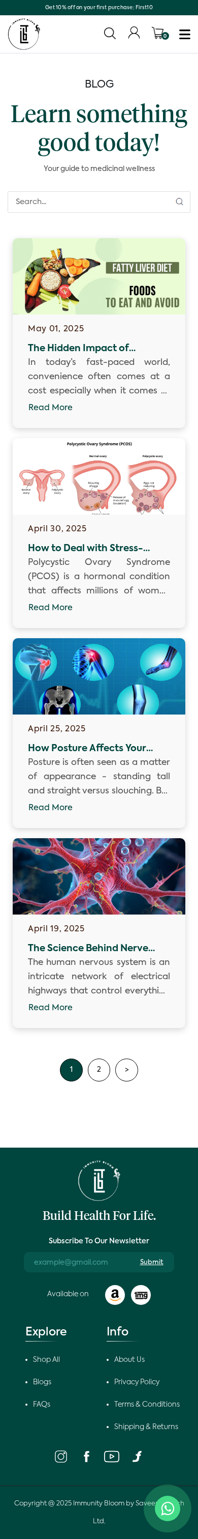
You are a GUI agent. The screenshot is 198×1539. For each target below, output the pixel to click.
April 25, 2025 (57, 729)
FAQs (41, 1404)
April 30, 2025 (57, 529)
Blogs (42, 1382)
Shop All (46, 1359)
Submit (151, 1262)
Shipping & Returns (146, 1427)
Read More (50, 408)
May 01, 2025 (56, 329)
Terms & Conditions (147, 1404)
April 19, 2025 (56, 929)
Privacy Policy (136, 1382)
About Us (129, 1359)
